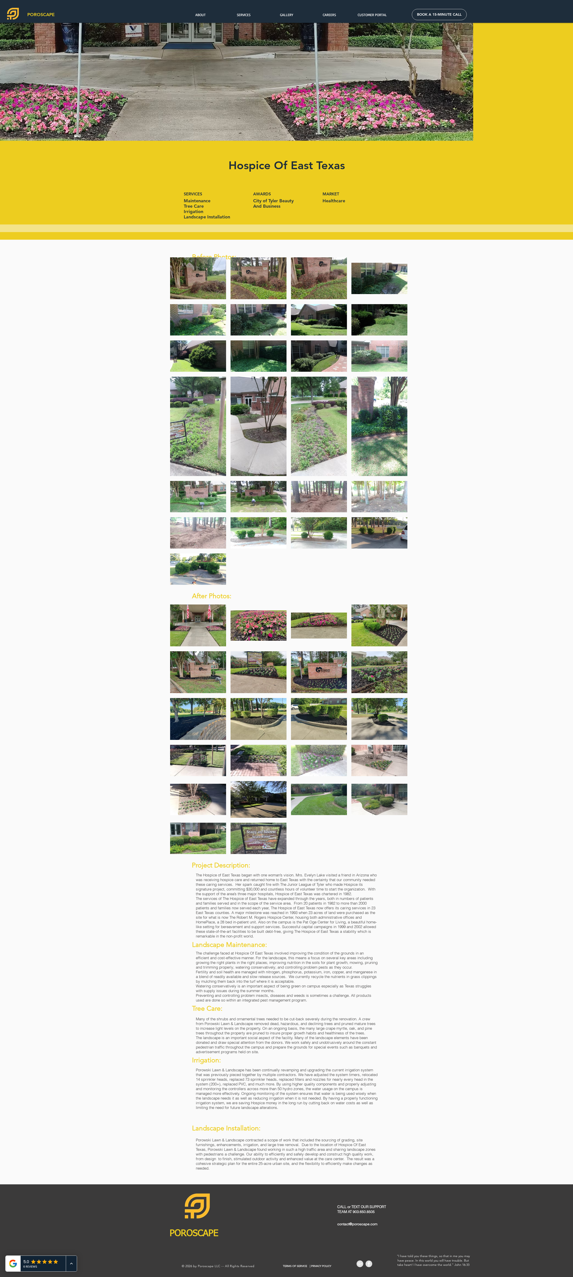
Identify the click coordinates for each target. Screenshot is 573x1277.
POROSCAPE (41, 14)
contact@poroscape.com (357, 1224)
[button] (243, 15)
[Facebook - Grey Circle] (369, 1263)
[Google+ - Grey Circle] (360, 1263)
